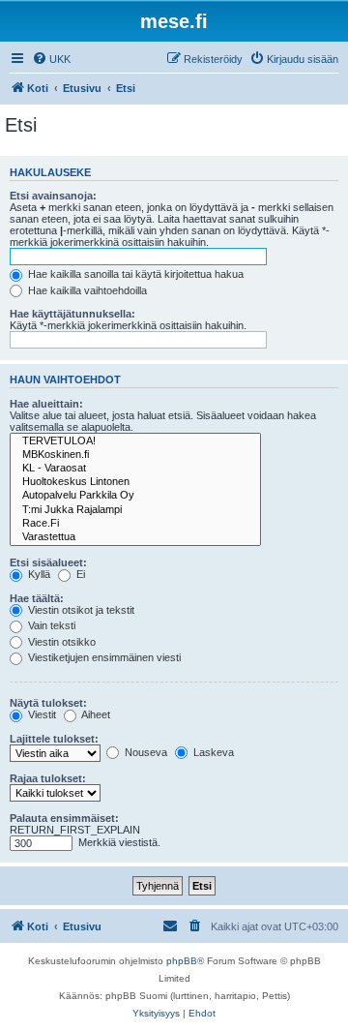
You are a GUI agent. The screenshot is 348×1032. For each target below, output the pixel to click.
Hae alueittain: (46, 404)
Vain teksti (50, 625)
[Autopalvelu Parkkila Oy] (135, 495)
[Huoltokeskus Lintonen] (135, 482)
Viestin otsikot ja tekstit (79, 610)
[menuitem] (51, 59)
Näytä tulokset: (48, 703)
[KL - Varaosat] (135, 468)
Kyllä (37, 574)
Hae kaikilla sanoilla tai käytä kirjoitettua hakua (134, 274)
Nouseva (144, 752)
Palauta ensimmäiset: (64, 818)
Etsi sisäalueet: (48, 562)
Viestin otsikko (60, 642)
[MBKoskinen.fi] (135, 455)
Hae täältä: (37, 598)
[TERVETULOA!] (135, 441)
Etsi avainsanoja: (53, 195)
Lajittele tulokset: (54, 738)
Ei (79, 574)
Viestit (40, 714)
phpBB (181, 961)
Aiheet (94, 714)
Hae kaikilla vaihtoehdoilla (86, 290)
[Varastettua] (135, 537)
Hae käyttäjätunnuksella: (72, 313)
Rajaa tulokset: (48, 778)
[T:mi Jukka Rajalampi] (135, 510)
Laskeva (212, 752)
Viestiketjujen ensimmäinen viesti (103, 657)
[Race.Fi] (135, 524)
